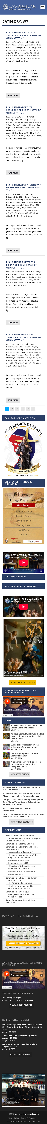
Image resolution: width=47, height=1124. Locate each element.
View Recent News (20, 774)
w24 (22, 55)
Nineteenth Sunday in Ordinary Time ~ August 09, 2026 (20, 1045)
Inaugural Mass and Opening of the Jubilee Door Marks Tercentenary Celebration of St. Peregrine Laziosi (23, 802)
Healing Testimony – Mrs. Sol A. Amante (17, 1000)
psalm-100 (10, 133)
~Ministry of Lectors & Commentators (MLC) (18, 861)
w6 (39, 58)
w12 (7, 53)
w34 (29, 58)
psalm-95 (20, 210)
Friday (18, 208)
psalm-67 (9, 360)
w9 (13, 61)
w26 (30, 55)
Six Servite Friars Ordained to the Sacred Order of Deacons (26, 726)
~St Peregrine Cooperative (20, 883)
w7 (7, 61)
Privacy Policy (13, 1118)
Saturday (26, 50)
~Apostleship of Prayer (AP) (20, 852)
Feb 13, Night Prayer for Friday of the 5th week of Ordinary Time (21, 265)
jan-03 (22, 47)
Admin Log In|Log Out (30, 1121)
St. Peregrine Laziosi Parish (27, 1114)
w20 (7, 55)
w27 (34, 55)
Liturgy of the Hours (23, 130)
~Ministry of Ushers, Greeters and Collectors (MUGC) (21, 867)
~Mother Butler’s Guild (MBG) (21, 871)
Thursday (17, 360)
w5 (36, 58)
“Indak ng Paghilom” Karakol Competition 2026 (24, 754)
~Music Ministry (15, 874)
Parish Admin (19, 42)
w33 (25, 58)
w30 (14, 58)
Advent (14, 45)
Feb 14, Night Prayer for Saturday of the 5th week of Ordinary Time (23, 35)
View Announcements (22, 822)
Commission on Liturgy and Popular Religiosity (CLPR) (22, 848)
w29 (7, 58)
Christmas (21, 45)
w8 (10, 61)
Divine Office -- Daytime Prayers (25, 119)
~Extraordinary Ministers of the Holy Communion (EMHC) (22, 856)
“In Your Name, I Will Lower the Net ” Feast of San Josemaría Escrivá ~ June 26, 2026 (27, 736)
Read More (13, 95)
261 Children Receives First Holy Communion (18, 809)
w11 (38, 50)
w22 (15, 55)
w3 (11, 58)
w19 (34, 53)
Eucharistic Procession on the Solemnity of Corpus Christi (25, 746)
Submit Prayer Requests (23, 682)
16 (28, 408)
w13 (11, 53)
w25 (26, 55)
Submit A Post (13, 1121)
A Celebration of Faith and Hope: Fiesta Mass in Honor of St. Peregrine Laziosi (26, 764)
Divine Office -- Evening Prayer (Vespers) (21, 122)
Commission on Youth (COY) (18, 891)
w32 (22, 58)
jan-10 (28, 47)
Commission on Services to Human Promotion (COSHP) (21, 879)
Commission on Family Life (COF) (20, 844)
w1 (31, 50)
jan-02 (28, 277)
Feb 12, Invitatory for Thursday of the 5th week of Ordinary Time (23, 337)
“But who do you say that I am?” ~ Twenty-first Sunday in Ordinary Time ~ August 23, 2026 (22, 1027)
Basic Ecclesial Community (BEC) (20, 835)
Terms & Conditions (29, 1118)
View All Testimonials (21, 1005)
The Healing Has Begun (11, 997)
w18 (30, 53)
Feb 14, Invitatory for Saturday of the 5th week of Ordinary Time (23, 110)
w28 (38, 55)
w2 (38, 53)
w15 (19, 53)
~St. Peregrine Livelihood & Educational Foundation (20, 887)
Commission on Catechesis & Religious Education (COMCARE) (23, 839)
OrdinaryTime (17, 50)
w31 (18, 58)
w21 (11, 55)
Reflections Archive (20, 1054)
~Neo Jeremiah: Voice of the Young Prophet (21, 895)
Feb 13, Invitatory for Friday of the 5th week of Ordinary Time (23, 187)
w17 (26, 53)
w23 (19, 55)
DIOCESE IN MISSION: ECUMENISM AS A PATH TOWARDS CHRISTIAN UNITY (23, 815)
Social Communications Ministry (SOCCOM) (20, 901)
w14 (15, 53)
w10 (34, 50)
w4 (33, 58)
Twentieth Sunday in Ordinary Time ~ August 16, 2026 (19, 1037)
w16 (22, 53)
